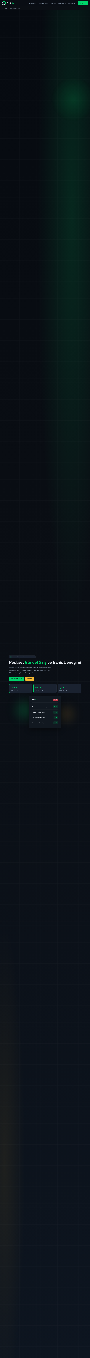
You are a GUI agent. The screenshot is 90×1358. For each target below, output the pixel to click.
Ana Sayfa (32, 3)
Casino (53, 3)
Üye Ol (29, 678)
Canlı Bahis (62, 3)
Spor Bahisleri (44, 3)
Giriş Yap (83, 3)
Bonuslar (71, 3)
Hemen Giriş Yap (16, 678)
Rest (11, 3)
